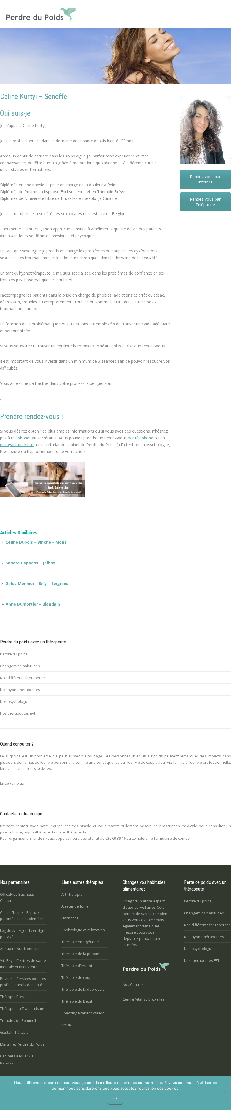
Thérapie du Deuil (76, 1001)
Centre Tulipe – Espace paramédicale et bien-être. (22, 915)
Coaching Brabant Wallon (83, 1013)
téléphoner (21, 437)
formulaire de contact (172, 838)
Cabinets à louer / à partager (17, 1059)
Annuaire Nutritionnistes (21, 948)
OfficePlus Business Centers (17, 897)
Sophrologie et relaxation (83, 929)
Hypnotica (70, 918)
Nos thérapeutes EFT (17, 713)
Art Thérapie (72, 894)
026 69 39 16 (115, 838)
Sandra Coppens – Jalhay (30, 562)
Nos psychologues (16, 701)
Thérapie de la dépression (84, 989)
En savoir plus (12, 783)
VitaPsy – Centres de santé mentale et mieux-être (23, 963)
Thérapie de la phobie (80, 953)
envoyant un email (17, 444)
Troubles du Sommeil (18, 1020)
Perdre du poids (14, 654)
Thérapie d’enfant (76, 965)
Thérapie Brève (13, 996)
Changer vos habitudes (20, 665)
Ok (115, 1098)
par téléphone (140, 437)
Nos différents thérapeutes (23, 677)
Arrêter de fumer (75, 906)
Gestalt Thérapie (14, 1032)
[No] (224, 1093)
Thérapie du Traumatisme (22, 1008)
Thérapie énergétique (80, 941)
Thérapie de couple (78, 977)
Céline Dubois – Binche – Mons (36, 542)
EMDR (66, 1024)
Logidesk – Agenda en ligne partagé (23, 933)
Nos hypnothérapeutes (20, 689)
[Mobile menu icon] (222, 13)
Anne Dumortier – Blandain (33, 604)
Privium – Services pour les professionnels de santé (23, 981)
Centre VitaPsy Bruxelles (144, 999)
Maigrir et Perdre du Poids (22, 1044)
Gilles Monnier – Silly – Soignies (37, 583)
